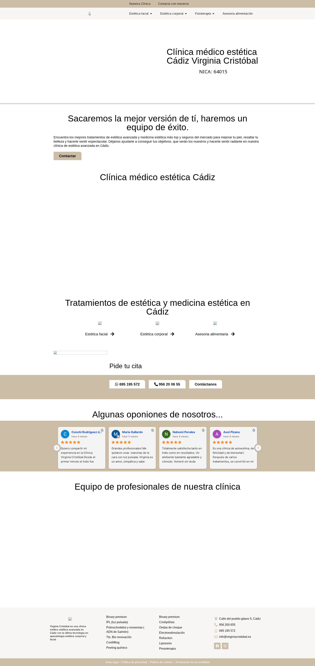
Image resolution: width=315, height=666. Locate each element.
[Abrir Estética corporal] (185, 13)
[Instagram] (225, 646)
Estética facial (96, 334)
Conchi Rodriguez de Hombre (86, 432)
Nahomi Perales (184, 432)
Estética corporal (154, 334)
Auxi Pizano (231, 432)
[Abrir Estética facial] (151, 13)
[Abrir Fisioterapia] (213, 13)
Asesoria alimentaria (211, 334)
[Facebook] (217, 646)
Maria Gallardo (132, 432)
